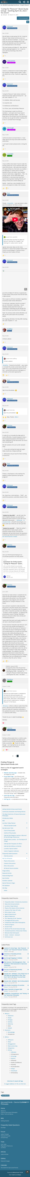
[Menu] (28, 2)
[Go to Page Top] (27, 1172)
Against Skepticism (10, 916)
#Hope (13, 1068)
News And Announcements (12, 904)
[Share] (27, 22)
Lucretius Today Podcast (11, 906)
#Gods (9, 1018)
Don (17, 417)
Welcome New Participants (12, 933)
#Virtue (10, 1050)
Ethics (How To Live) (10, 912)
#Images (10, 1020)
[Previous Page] (13, 756)
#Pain (9, 1042)
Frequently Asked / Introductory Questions (16, 902)
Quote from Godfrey (11, 358)
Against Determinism (10, 914)
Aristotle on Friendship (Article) (12, 954)
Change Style (25, 1102)
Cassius (8, 666)
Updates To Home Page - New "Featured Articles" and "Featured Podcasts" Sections (16, 949)
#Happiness (11, 1048)
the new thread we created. (9, 536)
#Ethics (7, 1037)
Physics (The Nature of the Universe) (14, 908)
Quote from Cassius (11, 691)
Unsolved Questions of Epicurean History (16, 931)
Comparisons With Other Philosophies (15, 922)
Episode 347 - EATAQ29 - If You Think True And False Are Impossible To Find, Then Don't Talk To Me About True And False (15, 975)
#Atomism (10, 1015)
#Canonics (7, 1030)
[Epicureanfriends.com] (4, 2)
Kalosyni (6, 955)
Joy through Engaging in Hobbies (13, 958)
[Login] (24, 2)
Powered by (15, 1172)
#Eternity (10, 1024)
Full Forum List (9, 937)
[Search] (20, 2)
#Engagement (11, 1044)
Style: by (15, 1174)
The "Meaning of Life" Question (13, 918)
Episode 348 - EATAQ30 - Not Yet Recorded (15, 981)
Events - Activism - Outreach (12, 935)
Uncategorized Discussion (12, 920)
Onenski (20, 520)
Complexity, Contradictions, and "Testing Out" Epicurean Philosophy (15, 994)
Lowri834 (10, 203)
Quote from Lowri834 (11, 237)
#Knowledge (11, 1032)
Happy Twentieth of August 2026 (13, 989)
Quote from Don (10, 410)
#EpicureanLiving (12, 1046)
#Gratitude (14, 1070)
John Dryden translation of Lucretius (14, 985)
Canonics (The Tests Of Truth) (13, 910)
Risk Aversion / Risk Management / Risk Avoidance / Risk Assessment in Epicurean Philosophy (15, 963)
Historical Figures (9, 924)
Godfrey (6, 365)
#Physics (7, 1013)
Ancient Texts (8, 926)
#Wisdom (13, 1052)
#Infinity (10, 1022)
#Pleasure (10, 1040)
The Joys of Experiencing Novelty (13, 969)
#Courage (13, 1056)
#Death (10, 1028)
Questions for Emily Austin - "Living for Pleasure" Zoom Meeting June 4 (13, 563)
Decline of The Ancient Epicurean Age (15, 929)
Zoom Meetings (5, 1095)
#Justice (13, 1058)
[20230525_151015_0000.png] (15, 280)
